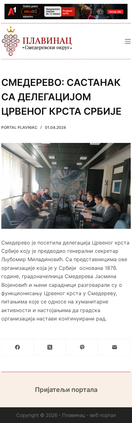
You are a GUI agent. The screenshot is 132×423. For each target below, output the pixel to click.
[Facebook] (18, 347)
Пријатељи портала (66, 390)
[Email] (114, 347)
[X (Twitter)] (50, 347)
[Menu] (128, 41)
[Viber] (82, 347)
